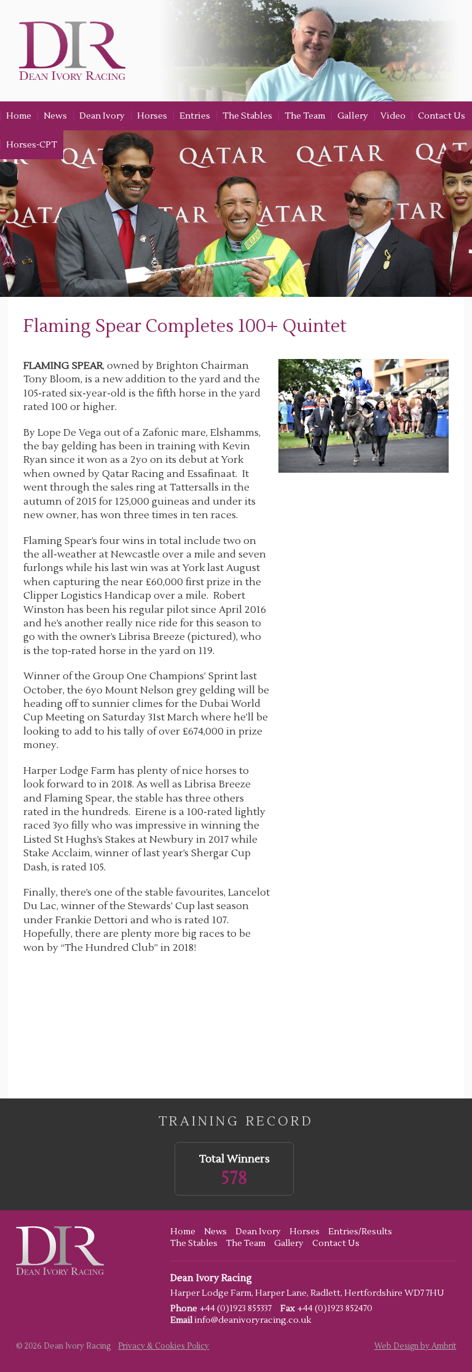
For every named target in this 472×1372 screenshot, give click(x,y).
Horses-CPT (31, 145)
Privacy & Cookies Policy (163, 1346)
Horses (152, 116)
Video (393, 116)
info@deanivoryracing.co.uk (252, 1320)
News (55, 116)
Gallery (352, 116)
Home (18, 116)
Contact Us (441, 116)
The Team (305, 116)
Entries (194, 116)
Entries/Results (360, 1231)
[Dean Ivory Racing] (69, 51)
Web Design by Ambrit (415, 1346)
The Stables (247, 116)
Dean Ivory (102, 116)
